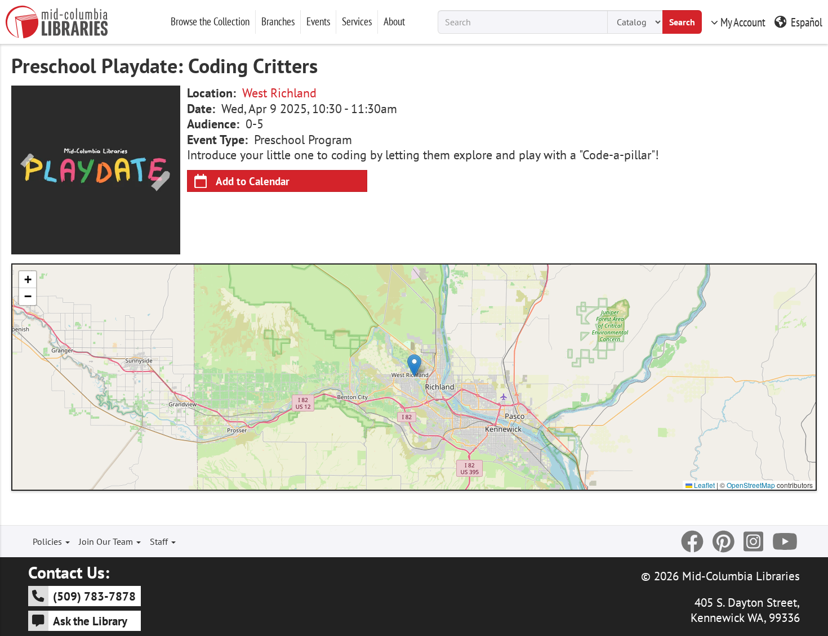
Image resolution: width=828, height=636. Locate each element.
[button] (414, 365)
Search (682, 22)
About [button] (394, 21)
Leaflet (703, 485)
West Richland (279, 93)
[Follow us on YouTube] (785, 541)
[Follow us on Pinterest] (723, 541)
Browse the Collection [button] (210, 21)
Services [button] (357, 21)
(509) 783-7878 (94, 596)
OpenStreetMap (751, 485)
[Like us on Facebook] (692, 541)
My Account (742, 22)
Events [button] (318, 21)
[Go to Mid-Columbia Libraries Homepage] (57, 22)
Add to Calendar (253, 181)
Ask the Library (90, 621)
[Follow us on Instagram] (753, 541)
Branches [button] (278, 21)
